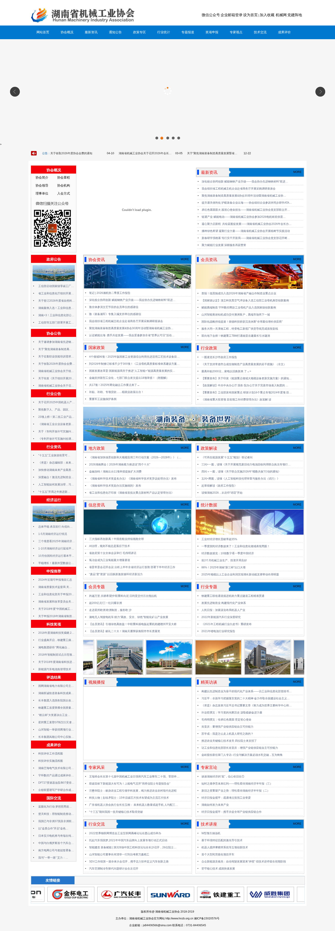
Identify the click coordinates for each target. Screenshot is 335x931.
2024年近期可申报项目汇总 (55, 579)
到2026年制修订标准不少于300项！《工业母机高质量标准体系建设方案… (134, 363)
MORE (297, 172)
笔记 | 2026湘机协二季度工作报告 (109, 293)
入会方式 (63, 193)
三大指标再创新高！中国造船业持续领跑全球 (116, 539)
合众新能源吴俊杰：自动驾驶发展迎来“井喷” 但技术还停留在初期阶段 (243, 861)
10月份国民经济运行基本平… (56, 555)
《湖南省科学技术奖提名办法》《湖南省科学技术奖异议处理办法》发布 (133, 478)
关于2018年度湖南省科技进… (56, 662)
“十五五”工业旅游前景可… (54, 455)
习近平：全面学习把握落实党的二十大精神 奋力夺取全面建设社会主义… (245, 698)
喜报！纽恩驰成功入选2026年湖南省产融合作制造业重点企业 (238, 293)
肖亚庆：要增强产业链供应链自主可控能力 (227, 726)
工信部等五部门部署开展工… (56, 322)
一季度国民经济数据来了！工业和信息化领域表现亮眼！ (235, 546)
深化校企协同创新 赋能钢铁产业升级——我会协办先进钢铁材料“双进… (245, 181)
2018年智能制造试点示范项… (56, 654)
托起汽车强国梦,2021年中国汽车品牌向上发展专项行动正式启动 (128, 840)
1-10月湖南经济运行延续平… (56, 548)
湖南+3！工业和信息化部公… (56, 315)
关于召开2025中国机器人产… (56, 402)
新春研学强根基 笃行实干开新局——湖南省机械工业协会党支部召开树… (246, 238)
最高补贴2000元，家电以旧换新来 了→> (226, 371)
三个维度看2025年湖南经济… (56, 541)
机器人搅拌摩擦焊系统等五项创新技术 (224, 847)
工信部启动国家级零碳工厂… (56, 286)
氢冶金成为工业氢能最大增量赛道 (109, 560)
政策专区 (139, 32)
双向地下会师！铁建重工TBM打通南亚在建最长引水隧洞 (235, 335)
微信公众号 (211, 15)
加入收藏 (267, 15)
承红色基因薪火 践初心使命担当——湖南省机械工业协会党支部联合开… (246, 209)
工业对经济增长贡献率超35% (219, 539)
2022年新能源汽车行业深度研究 (221, 617)
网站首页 (42, 32)
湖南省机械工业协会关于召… (56, 385)
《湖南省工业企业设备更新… (56, 424)
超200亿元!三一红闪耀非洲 (105, 603)
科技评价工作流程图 (50, 753)
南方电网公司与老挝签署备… (56, 850)
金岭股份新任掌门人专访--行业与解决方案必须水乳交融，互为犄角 (242, 755)
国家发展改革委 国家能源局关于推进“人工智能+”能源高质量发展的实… (132, 370)
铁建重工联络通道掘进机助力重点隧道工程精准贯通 (232, 596)
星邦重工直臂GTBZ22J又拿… (56, 722)
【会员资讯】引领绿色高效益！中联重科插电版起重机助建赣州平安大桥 (133, 624)
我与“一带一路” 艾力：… (53, 857)
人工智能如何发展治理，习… (56, 484)
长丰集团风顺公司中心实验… (56, 737)
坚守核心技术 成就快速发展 (218, 868)
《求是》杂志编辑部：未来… (56, 462)
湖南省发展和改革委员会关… (56, 601)
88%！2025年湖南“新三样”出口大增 (223, 567)
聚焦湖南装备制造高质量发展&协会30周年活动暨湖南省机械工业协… (244, 195)
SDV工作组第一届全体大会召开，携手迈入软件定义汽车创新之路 (129, 861)
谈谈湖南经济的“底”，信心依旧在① (222, 776)
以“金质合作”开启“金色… (53, 828)
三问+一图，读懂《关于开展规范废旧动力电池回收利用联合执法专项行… (246, 464)
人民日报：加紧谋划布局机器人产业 (223, 610)
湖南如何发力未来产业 (215, 804)
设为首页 (250, 15)
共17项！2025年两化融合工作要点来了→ (114, 385)
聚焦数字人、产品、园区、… (56, 409)
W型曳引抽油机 (210, 833)
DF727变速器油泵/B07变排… (56, 782)
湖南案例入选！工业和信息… (56, 308)
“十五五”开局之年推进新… (54, 491)
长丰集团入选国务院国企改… (56, 700)
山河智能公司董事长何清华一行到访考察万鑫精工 (119, 854)
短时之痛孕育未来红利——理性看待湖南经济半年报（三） (237, 783)
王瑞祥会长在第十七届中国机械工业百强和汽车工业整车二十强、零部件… (134, 776)
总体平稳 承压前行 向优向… (55, 526)
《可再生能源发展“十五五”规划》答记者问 (227, 457)
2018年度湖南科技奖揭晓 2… (56, 632)
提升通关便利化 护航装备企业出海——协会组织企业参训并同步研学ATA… (247, 202)
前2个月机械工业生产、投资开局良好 (224, 560)
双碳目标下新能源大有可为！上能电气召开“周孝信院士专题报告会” (129, 783)
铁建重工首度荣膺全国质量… (56, 707)
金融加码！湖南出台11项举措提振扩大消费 (115, 471)
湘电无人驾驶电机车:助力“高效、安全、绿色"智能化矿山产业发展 (128, 617)
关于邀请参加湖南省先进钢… (56, 342)
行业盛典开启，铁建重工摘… (56, 640)
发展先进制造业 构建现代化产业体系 (223, 603)
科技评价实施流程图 (50, 760)
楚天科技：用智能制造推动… (56, 814)
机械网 (281, 15)
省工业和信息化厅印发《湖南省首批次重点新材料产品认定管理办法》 (131, 492)
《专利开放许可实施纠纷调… (56, 438)
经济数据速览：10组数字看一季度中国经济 (227, 553)
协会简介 (42, 177)
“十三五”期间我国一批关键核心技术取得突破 (116, 811)
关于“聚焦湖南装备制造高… (55, 349)
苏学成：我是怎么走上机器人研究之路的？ (227, 733)
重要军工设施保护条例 (102, 399)
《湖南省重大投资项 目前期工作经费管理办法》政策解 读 (236, 399)
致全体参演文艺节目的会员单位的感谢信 (113, 307)
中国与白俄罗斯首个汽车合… (56, 843)
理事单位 (42, 193)
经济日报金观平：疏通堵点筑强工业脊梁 (226, 797)
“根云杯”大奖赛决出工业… (54, 715)
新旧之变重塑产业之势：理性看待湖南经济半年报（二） (235, 790)
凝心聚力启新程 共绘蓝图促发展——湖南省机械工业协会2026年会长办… (246, 224)
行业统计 (163, 32)
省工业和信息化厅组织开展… (56, 293)
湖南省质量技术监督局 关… (55, 587)
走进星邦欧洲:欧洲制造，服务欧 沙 (110, 610)
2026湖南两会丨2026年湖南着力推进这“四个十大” (119, 464)
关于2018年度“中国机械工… (55, 608)
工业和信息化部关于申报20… (56, 594)
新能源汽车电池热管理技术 (54, 669)
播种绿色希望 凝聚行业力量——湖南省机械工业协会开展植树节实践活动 (246, 231)
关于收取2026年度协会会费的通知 (71, 153)
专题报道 (187, 32)
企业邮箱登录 (231, 15)
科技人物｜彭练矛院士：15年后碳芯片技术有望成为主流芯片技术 (129, 797)
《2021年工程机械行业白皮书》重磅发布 (226, 624)
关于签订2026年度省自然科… (56, 300)
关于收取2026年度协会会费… (56, 363)
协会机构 (63, 185)
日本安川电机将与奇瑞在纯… (56, 835)
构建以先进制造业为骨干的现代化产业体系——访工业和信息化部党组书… (246, 691)
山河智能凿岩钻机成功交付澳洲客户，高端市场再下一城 (235, 314)
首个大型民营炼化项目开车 (217, 854)
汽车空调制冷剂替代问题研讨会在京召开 (113, 868)
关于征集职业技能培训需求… (56, 356)
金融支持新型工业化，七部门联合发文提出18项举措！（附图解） (129, 378)
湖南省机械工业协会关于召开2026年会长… (145, 153)
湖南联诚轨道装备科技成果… (56, 693)
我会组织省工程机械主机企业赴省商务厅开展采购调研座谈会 (239, 188)
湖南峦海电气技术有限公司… (56, 768)
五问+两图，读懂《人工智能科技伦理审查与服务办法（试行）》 (240, 478)
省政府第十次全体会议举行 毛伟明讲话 (112, 553)
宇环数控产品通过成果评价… (56, 775)
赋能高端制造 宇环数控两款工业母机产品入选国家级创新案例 (238, 307)
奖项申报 (212, 32)
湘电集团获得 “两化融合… (54, 647)
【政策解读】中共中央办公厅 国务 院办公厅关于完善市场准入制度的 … (244, 385)
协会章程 (63, 177)
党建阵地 (294, 15)
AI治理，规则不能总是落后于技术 (109, 546)
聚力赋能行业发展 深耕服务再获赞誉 (224, 245)
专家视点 (236, 32)
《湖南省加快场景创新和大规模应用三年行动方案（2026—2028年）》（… (135, 457)
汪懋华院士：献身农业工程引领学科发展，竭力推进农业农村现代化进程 (133, 790)
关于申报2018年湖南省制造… (56, 616)
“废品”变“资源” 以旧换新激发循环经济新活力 (116, 574)
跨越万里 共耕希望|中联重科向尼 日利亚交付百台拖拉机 (123, 596)
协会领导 (42, 185)
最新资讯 (91, 32)
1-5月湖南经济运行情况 (52, 534)
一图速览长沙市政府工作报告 (219, 357)
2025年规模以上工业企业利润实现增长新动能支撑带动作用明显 (240, 574)
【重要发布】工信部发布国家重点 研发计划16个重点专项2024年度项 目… (246, 392)
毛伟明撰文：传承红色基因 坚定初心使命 (226, 719)
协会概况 (67, 32)
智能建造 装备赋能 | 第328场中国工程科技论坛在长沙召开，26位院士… (132, 847)
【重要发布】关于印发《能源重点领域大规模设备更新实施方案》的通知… (246, 378)
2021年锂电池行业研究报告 (218, 631)
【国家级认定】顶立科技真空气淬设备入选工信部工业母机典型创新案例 (245, 300)
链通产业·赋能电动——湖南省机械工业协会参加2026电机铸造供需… (244, 216)
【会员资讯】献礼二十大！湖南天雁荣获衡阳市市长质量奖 (124, 631)
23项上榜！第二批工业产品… (56, 416)
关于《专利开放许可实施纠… (56, 431)
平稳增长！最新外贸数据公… (56, 563)
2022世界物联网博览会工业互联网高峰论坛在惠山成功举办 (125, 833)
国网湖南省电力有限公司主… (56, 685)
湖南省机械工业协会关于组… (56, 371)
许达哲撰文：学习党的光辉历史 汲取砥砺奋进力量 (231, 712)
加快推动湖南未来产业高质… (56, 470)
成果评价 (284, 32)
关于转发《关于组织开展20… (56, 378)
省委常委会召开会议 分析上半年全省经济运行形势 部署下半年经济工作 (132, 567)
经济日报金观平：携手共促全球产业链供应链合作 (231, 811)
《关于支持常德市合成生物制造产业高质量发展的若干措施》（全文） (243, 364)
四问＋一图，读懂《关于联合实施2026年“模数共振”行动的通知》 (241, 471)
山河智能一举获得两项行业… (56, 729)
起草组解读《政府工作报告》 (219, 485)
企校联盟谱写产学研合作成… (56, 790)
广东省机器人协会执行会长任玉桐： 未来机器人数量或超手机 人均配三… (133, 804)
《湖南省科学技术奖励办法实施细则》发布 (115, 485)
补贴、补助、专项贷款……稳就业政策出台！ (116, 392)
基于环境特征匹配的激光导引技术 (221, 840)
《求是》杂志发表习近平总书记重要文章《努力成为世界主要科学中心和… (246, 705)
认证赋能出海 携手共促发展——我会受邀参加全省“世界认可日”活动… (131, 335)
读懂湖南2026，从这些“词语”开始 (221, 492)
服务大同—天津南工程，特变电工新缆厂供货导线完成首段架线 (239, 328)
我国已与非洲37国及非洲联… (56, 821)
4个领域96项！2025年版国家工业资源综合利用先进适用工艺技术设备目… (134, 356)
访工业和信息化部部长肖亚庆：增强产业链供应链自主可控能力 (239, 747)
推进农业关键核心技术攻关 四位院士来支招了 (229, 740)
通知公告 (115, 32)
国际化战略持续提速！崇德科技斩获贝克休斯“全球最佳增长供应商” (242, 321)
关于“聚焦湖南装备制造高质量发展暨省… (212, 153)
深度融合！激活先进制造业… (56, 477)
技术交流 (260, 32)
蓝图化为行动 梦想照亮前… (55, 806)
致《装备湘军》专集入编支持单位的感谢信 (115, 314)
